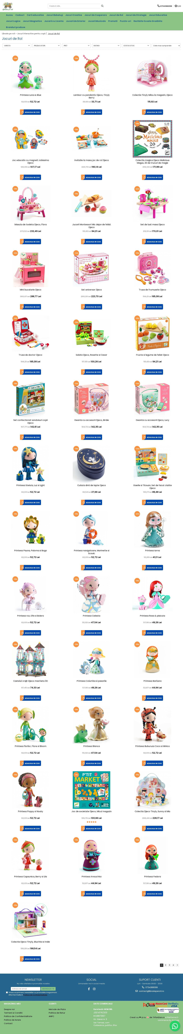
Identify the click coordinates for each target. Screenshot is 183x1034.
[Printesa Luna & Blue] (30, 73)
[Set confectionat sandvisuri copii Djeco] (30, 399)
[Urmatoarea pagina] (177, 965)
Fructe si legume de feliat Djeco (152, 355)
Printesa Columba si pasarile (92, 681)
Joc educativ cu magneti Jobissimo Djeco (30, 162)
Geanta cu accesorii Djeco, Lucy (152, 420)
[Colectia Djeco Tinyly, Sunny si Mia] (152, 790)
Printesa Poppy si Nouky (30, 811)
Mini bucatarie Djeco (30, 289)
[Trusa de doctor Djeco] (30, 333)
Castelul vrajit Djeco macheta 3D (30, 681)
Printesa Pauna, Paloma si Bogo (30, 550)
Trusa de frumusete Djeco (152, 289)
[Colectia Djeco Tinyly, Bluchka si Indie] (30, 920)
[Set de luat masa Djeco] (152, 203)
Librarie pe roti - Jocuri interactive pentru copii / (24, 33)
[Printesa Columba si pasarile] (91, 659)
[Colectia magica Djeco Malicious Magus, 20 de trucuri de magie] (152, 139)
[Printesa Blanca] (91, 725)
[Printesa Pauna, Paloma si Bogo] (30, 529)
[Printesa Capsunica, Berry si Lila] (30, 855)
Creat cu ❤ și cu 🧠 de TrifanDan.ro (147, 1017)
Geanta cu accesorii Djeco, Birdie (91, 420)
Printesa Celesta (91, 615)
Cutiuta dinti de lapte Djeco (91, 485)
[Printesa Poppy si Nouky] (30, 790)
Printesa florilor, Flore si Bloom (30, 746)
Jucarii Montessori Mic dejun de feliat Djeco (91, 226)
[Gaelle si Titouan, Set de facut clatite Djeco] (152, 464)
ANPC (51, 1016)
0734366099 (151, 987)
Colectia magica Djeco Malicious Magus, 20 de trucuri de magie (152, 162)
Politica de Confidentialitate (35, 995)
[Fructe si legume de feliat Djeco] (152, 333)
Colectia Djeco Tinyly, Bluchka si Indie (30, 942)
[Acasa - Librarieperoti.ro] (19, 6)
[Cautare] (102, 6)
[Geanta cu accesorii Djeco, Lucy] (152, 399)
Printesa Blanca (91, 746)
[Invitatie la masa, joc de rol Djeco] (91, 139)
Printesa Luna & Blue (30, 95)
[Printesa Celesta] (91, 594)
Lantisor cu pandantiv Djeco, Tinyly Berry (91, 96)
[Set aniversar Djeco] (91, 268)
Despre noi (9, 1009)
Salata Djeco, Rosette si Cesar (91, 355)
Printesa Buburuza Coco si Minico (152, 746)
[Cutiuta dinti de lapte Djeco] (91, 464)
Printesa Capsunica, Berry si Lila (30, 876)
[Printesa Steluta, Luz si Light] (30, 464)
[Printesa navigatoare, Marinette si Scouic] (91, 529)
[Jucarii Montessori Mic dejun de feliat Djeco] (91, 203)
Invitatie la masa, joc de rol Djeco (91, 160)
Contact (8, 1023)
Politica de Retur (57, 1012)
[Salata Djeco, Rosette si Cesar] (91, 333)
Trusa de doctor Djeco (30, 355)
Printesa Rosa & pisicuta (152, 615)
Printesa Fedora (152, 876)
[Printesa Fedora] (152, 855)
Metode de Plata (57, 1009)
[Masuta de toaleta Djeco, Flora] (30, 203)
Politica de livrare (12, 1019)
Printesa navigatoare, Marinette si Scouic (91, 552)
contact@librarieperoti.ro (151, 991)
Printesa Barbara (152, 681)
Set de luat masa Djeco (152, 224)
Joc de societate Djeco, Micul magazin (92, 811)
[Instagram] (94, 989)
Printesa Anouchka (91, 876)
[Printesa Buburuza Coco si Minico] (152, 725)
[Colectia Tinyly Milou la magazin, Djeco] (152, 73)
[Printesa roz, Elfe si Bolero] (30, 594)
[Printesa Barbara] (152, 659)
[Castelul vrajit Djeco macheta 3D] (30, 659)
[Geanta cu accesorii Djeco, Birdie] (91, 399)
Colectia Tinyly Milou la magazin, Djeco (152, 95)
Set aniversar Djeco (91, 289)
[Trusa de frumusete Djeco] (152, 268)
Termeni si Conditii (13, 1012)
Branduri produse (15, 27)
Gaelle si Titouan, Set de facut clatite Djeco (152, 487)
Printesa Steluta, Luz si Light (30, 485)
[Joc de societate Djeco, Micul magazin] (91, 790)
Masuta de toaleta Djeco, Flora (30, 224)
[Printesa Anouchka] (91, 855)
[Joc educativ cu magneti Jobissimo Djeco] (30, 139)
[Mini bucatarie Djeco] (30, 268)
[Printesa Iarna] (152, 529)
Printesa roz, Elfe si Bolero (30, 615)
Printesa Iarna (152, 550)
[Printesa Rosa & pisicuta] (152, 594)
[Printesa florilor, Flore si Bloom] (30, 725)
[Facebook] (89, 989)
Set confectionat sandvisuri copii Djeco (30, 421)
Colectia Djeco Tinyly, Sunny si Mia (152, 811)
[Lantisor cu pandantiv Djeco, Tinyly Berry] (91, 73)
